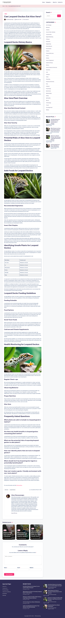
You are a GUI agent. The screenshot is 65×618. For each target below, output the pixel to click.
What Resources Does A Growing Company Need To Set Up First (55, 129)
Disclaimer (5, 593)
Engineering (48, 43)
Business (48, 27)
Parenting (48, 79)
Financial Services (50, 53)
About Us (4, 586)
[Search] (59, 16)
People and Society (50, 81)
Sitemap (4, 595)
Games (47, 58)
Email (18, 567)
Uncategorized (49, 107)
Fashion (47, 51)
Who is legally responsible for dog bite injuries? (22, 534)
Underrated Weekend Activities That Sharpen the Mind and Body (31, 606)
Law (47, 72)
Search (48, 12)
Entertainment (49, 46)
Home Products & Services (51, 67)
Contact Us (5, 588)
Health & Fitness (49, 62)
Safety (47, 95)
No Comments (26, 19)
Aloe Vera (6, 489)
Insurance (48, 69)
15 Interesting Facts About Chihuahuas (7, 534)
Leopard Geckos (12, 489)
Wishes (47, 109)
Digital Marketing (49, 36)
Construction (49, 34)
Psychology (48, 88)
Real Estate (48, 91)
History (47, 65)
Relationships (49, 93)
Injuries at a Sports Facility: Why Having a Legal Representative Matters (56, 137)
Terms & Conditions (7, 591)
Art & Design (48, 25)
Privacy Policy (5, 590)
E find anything (19, 485)
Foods (47, 55)
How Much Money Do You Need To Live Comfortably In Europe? (55, 121)
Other (47, 76)
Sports (47, 100)
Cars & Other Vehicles (50, 32)
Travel (47, 105)
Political (47, 86)
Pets (6, 13)
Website (31, 567)
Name (5, 567)
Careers (47, 29)
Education (48, 41)
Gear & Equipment (50, 60)
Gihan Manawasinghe (17, 495)
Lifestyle (48, 74)
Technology (48, 102)
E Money (48, 39)
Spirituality (48, 98)
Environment (48, 48)
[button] (14, 513)
